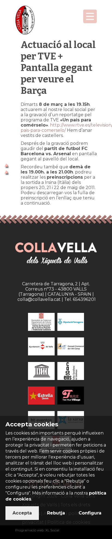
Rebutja (56, 513)
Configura (90, 513)
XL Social (52, 530)
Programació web (29, 530)
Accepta (22, 513)
